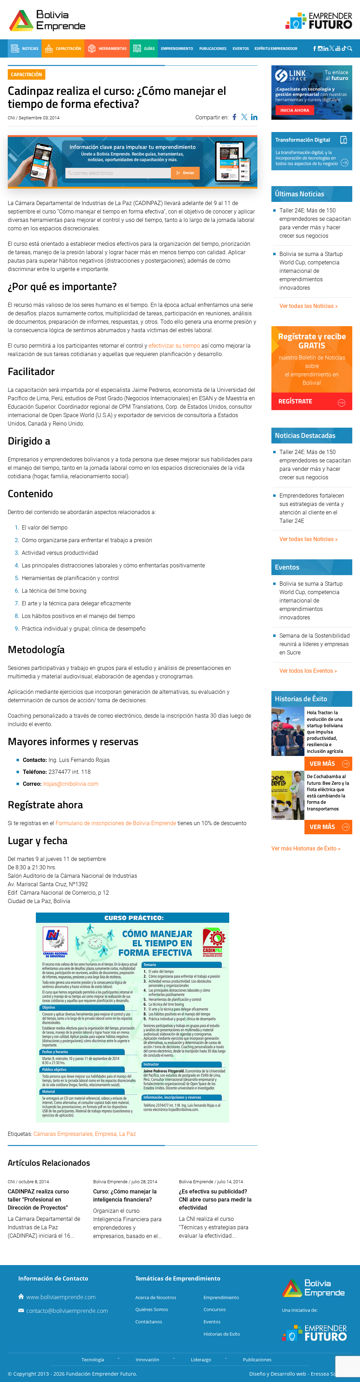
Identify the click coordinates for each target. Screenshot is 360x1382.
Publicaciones (212, 48)
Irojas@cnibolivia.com (70, 784)
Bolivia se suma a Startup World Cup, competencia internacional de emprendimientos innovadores (311, 271)
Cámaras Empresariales (62, 1134)
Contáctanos (148, 1321)
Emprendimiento (177, 48)
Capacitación (68, 48)
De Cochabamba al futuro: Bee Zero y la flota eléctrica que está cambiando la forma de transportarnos (328, 792)
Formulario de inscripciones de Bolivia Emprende (116, 823)
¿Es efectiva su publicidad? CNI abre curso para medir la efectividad (215, 1199)
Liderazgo (201, 1359)
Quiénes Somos (151, 1309)
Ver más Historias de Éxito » (306, 848)
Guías (149, 48)
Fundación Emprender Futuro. (101, 1373)
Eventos (241, 48)
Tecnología (93, 1359)
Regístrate (295, 401)
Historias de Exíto (222, 1334)
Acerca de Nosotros (155, 1297)
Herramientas (113, 48)
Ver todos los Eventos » (308, 670)
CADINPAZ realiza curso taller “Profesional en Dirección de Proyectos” (38, 1199)
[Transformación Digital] (311, 151)
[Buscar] (349, 48)
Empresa (106, 1134)
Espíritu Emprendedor (276, 48)
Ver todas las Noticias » (308, 306)
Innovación (147, 1359)
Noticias (30, 48)
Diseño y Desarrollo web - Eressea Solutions (300, 1373)
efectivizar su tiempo (174, 345)
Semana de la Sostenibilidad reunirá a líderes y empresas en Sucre (314, 644)
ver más (322, 763)
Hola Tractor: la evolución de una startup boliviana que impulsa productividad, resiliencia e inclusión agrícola (325, 731)
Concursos (215, 1309)
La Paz (127, 1134)
